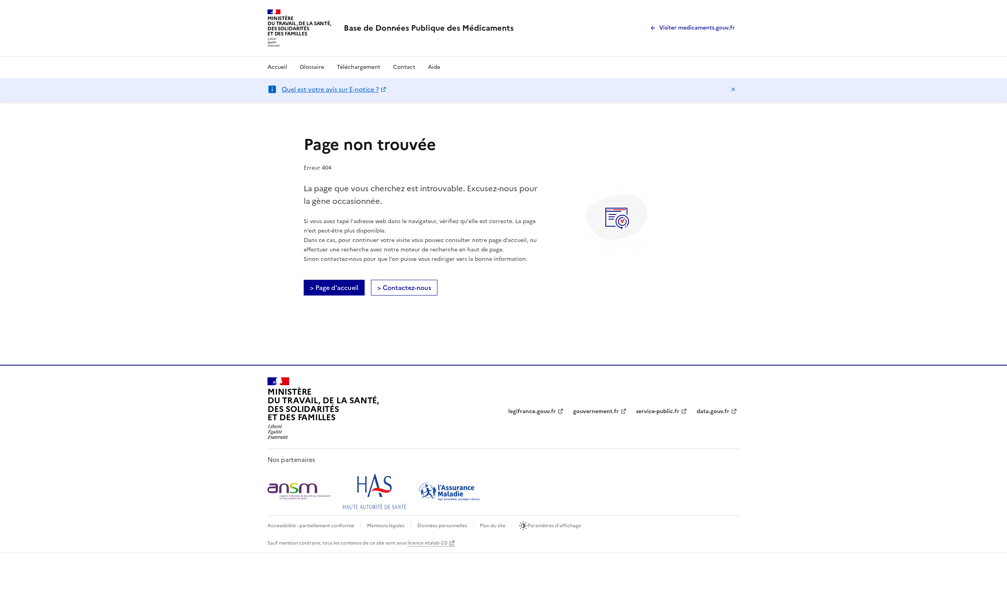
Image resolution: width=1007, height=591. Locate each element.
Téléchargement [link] (358, 67)
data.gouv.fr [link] (713, 411)
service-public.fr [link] (657, 411)
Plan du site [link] (492, 525)
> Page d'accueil (334, 287)
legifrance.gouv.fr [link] (532, 411)
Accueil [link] (277, 67)
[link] (429, 27)
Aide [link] (434, 67)
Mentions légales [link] (385, 525)
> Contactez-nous (404, 287)
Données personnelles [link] (442, 525)
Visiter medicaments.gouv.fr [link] (697, 28)
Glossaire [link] (312, 67)
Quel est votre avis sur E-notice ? (330, 89)
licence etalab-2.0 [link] (427, 543)
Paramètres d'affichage (554, 525)
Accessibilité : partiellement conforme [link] (310, 525)
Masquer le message (733, 89)
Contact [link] (404, 67)
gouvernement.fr (596, 411)
